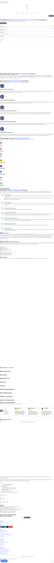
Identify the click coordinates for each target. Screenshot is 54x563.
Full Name (1, 26)
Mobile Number (2, 33)
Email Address (2, 29)
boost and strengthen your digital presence (11, 75)
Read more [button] (16, 415)
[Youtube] (9, 527)
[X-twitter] (7, 527)
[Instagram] (3, 527)
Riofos (27, 556)
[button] (53, 411)
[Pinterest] (12, 527)
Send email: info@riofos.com (4, 2)
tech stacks (15, 139)
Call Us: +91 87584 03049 (4, 1)
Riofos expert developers (45, 234)
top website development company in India (29, 237)
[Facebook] (1, 527)
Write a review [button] (6, 413)
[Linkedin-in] (5, 527)
